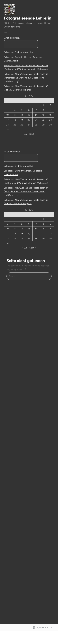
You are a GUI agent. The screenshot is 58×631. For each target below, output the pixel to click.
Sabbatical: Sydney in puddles (18, 52)
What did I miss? (12, 38)
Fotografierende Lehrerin (27, 18)
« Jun (25, 134)
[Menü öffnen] (6, 32)
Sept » (32, 134)
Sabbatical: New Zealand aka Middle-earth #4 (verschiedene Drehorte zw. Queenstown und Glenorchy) (26, 78)
